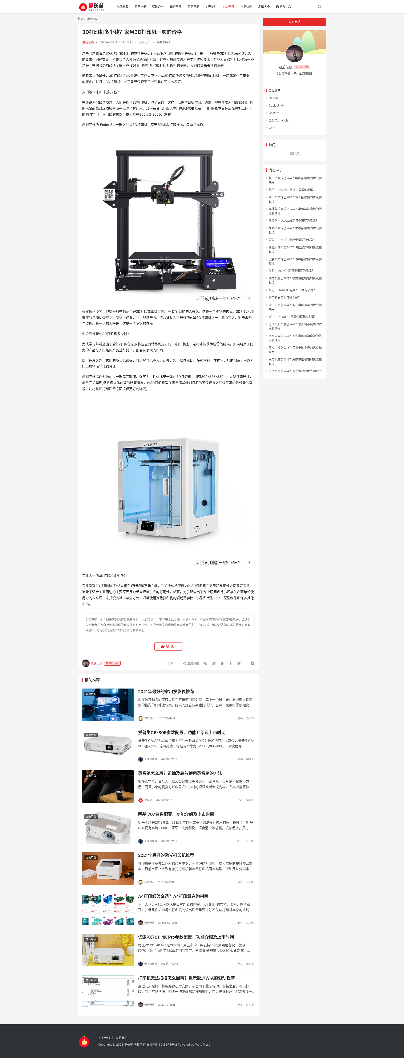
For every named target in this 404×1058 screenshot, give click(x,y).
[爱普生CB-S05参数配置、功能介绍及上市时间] (108, 746)
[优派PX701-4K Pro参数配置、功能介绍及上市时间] (108, 950)
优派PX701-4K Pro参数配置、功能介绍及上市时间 (186, 937)
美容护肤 (211, 6)
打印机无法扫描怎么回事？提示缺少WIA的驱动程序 (186, 978)
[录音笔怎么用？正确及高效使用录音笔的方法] (108, 786)
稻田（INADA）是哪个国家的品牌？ (292, 189)
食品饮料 (246, 6)
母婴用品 (176, 6)
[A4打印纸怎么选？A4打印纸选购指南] (108, 909)
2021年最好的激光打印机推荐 (166, 855)
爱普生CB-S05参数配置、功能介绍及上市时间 (182, 732)
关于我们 (104, 1038)
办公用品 (229, 6)
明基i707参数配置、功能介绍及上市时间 (176, 814)
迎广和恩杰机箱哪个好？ (285, 297)
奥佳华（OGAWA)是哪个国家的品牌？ (294, 220)
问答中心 (285, 6)
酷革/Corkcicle (278, 120)
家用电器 (140, 6)
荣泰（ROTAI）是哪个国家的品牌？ (292, 239)
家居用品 (193, 6)
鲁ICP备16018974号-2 (161, 1044)
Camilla (274, 98)
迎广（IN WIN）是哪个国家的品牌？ (293, 316)
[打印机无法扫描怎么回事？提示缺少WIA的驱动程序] (108, 991)
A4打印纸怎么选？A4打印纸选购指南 (173, 896)
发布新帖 (294, 22)
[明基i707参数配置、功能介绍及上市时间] (108, 827)
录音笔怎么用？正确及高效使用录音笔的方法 (180, 773)
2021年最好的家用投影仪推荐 (166, 691)
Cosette (274, 113)
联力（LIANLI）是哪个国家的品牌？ (292, 290)
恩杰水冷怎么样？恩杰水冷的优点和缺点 (295, 371)
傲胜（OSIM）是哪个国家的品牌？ (292, 270)
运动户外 (158, 6)
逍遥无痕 (88, 42)
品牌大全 (264, 6)
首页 (80, 18)
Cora (272, 127)
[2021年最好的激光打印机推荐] (108, 868)
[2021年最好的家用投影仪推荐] (108, 705)
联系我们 (122, 1038)
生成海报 (192, 663)
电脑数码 (123, 6)
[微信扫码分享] (205, 663)
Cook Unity (276, 105)
